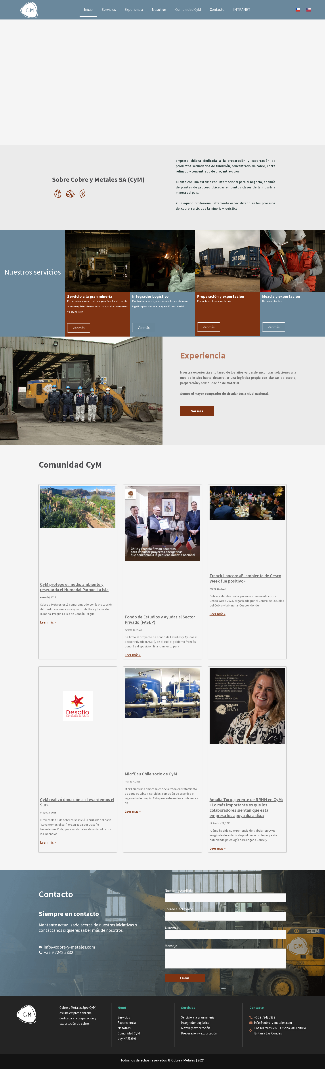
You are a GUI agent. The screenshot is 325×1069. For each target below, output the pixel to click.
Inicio (88, 9)
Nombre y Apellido (179, 890)
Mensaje (171, 945)
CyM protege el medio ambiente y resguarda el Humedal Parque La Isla (74, 586)
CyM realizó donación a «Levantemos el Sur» (77, 802)
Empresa (171, 927)
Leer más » (48, 622)
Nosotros (159, 9)
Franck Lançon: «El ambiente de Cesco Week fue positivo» (245, 578)
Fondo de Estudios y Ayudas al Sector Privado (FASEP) (160, 619)
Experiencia (134, 9)
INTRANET (241, 9)
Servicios (108, 9)
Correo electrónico (179, 909)
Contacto (217, 9)
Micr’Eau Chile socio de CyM (151, 774)
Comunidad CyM (188, 9)
